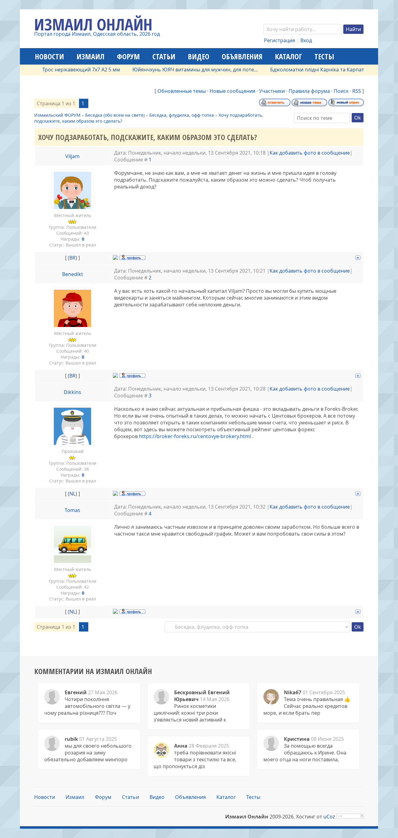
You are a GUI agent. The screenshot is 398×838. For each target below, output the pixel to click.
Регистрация (279, 40)
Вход (306, 40)
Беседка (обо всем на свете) (115, 115)
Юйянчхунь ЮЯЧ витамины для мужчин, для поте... (184, 69)
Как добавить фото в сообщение (310, 152)
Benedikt (72, 274)
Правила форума (309, 91)
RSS (356, 91)
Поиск (341, 91)
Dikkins (72, 392)
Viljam (72, 156)
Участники (272, 91)
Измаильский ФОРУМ (57, 115)
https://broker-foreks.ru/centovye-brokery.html (195, 436)
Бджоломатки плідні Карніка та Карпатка (309, 69)
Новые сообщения (232, 91)
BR (72, 257)
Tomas (72, 510)
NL (72, 493)
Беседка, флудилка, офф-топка (181, 115)
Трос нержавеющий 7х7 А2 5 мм (70, 69)
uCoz (329, 816)
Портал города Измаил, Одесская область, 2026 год (97, 33)
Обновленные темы (181, 91)
